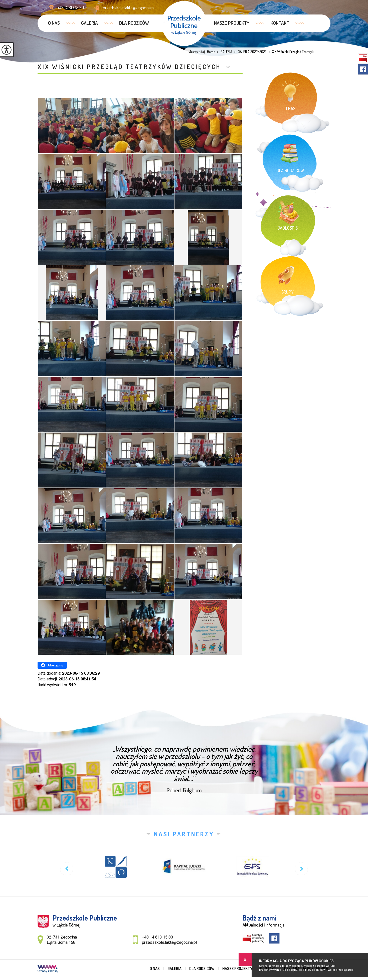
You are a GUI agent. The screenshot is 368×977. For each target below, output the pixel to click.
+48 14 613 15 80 (70, 7)
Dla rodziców (134, 23)
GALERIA (89, 23)
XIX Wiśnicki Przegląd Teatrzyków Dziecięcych (131, 66)
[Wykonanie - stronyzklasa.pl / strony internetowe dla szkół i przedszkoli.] (48, 969)
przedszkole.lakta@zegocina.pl (128, 7)
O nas (54, 23)
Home (211, 51)
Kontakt (280, 23)
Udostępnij (55, 665)
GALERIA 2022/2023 (250, 51)
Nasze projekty (231, 23)
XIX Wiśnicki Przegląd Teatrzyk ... (293, 51)
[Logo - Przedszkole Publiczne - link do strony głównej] (184, 23)
